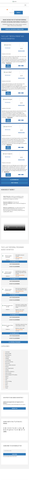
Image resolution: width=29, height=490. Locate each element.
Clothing (7, 358)
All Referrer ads (14, 179)
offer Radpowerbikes (20, 275)
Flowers (7, 366)
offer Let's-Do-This (19, 311)
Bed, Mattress (8, 355)
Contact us (3, 483)
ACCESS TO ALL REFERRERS (14, 266)
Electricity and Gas (9, 361)
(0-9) (5, 431)
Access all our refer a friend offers (14, 29)
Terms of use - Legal (10, 483)
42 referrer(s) (7, 75)
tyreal (21, 48)
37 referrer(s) (7, 102)
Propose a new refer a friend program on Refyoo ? (19, 484)
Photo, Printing (8, 381)
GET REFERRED (14, 261)
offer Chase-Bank (19, 329)
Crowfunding (8, 360)
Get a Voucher (8, 66)
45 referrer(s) (7, 156)
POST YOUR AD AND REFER (14, 264)
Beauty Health (8, 353)
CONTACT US (14, 408)
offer (9, 9)
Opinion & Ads (21, 51)
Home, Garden (8, 373)
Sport (6, 384)
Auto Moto (7, 352)
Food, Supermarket (9, 368)
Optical (6, 376)
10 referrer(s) (7, 129)
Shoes (6, 383)
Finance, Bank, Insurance (10, 365)
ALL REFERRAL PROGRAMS (14, 342)
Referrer (15, 9)
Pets (6, 379)
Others (6, 378)
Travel (6, 387)
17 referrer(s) (7, 47)
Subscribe (14, 454)
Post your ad (14, 182)
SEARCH (18, 12)
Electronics (7, 363)
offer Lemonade (19, 257)
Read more (8, 63)
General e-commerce (9, 371)
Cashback (7, 356)
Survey (6, 386)
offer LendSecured (19, 291)
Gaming (6, 370)
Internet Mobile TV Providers (11, 374)
